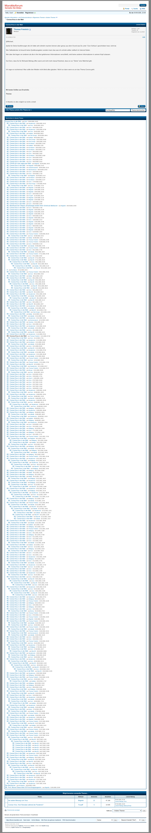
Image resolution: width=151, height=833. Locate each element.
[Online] (30, 29)
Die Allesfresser (10, 785)
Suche (135, 8)
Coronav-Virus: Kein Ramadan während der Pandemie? (25, 805)
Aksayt (30, 370)
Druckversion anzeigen (13, 810)
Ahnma (32, 611)
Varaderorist (32, 123)
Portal (127, 8)
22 (94, 800)
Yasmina (31, 322)
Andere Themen (51, 17)
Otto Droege (33, 135)
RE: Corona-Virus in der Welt (16, 123)
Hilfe (143, 8)
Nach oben (26, 820)
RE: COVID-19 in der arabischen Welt (19, 163)
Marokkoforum (33, 169)
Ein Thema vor (25, 110)
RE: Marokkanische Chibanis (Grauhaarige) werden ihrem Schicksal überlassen (32, 205)
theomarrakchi (34, 320)
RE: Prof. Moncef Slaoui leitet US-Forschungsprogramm (23, 787)
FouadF (31, 195)
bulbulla (31, 133)
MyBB (32, 825)
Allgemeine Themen (39, 17)
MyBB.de (20, 825)
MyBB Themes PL (16, 827)
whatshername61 (33, 167)
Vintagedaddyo (27, 827)
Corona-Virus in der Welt (13, 121)
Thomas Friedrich (21, 29)
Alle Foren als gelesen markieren (51, 820)
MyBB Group (45, 825)
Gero (25, 121)
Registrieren (29, 13)
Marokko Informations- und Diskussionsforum (18, 17)
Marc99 (32, 258)
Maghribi (36, 163)
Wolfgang (31, 408)
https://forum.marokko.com (14, 820)
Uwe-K (30, 378)
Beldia (30, 237)
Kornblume (31, 143)
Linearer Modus (140, 24)
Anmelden (20, 13)
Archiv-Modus (36, 820)
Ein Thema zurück (13, 110)
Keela (30, 709)
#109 (143, 37)
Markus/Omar (127, 805)
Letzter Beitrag (119, 801)
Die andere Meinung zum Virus (18, 800)
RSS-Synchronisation (69, 820)
